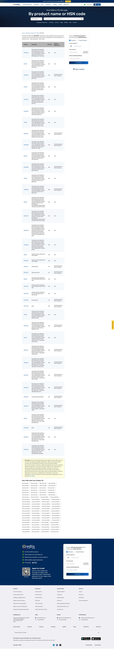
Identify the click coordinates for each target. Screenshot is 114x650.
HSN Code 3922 (25, 494)
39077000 (26, 325)
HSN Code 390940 (26, 520)
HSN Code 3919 (34, 492)
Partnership (81, 597)
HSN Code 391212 (44, 522)
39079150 (26, 396)
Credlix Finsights (60, 597)
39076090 (26, 244)
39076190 (26, 272)
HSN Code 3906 (34, 485)
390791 (25, 337)
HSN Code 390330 (36, 504)
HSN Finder (37, 600)
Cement (57, 22)
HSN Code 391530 (26, 529)
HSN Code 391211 (35, 522)
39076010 (26, 215)
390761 (25, 254)
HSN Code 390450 (26, 508)
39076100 (26, 260)
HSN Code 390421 (26, 506)
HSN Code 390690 (26, 515)
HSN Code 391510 (45, 527)
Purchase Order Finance (18, 594)
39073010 (26, 133)
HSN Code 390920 (26, 517)
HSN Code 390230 (26, 501)
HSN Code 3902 (34, 483)
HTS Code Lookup (39, 603)
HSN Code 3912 (42, 488)
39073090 (26, 144)
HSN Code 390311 (45, 501)
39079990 (26, 52)
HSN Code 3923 (34, 494)
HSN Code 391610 (45, 529)
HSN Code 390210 (45, 499)
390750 (25, 178)
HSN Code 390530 (26, 513)
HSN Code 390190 (36, 499)
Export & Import (83, 40)
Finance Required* (73, 43)
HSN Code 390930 (36, 517)
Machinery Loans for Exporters (19, 603)
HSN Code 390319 (55, 501)
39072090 (26, 111)
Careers (80, 591)
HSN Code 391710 (35, 531)
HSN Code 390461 (36, 508)
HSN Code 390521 (45, 511)
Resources (81, 594)
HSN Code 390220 (55, 499)
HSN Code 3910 (25, 488)
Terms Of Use (98, 645)
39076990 (26, 306)
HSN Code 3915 (34, 490)
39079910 (26, 437)
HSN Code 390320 (26, 504)
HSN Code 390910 (56, 515)
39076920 (26, 293)
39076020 (26, 230)
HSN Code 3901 (25, 483)
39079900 (26, 427)
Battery (66, 22)
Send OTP (85, 52)
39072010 (26, 99)
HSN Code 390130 (54, 497)
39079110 (26, 350)
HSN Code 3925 (51, 494)
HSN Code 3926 (25, 497)
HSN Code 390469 (46, 508)
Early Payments (38, 591)
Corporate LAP (60, 609)
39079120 (26, 362)
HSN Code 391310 (55, 524)
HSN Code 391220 (54, 522)
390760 (25, 202)
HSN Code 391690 (26, 531)
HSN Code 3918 (25, 492)
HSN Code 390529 (55, 511)
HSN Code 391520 (55, 527)
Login (98, 4)
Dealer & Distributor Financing (63, 603)
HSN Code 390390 (46, 504)
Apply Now (68, 1)
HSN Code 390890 (46, 515)
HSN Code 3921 (51, 492)
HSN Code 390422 (36, 506)
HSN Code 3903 (43, 483)
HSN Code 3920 (42, 492)
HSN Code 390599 (45, 513)
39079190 (26, 406)
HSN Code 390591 (36, 513)
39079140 (26, 387)
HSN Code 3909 (52, 485)
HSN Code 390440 (56, 506)
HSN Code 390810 (36, 515)
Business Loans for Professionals (20, 606)
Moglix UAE (98, 626)
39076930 (26, 300)
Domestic (73, 40)
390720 (25, 87)
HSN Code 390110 (34, 497)
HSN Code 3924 (43, 494)
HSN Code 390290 (36, 501)
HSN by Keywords (39, 606)
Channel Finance (38, 597)
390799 (25, 418)
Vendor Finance (38, 594)
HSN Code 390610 (55, 513)
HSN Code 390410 (56, 504)
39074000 (26, 167)
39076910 (26, 286)
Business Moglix (16, 626)
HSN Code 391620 (55, 529)
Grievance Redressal (83, 600)
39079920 (26, 449)
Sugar (61, 22)
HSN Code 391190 (25, 522)
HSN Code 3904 (51, 483)
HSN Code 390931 (46, 517)
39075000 (26, 189)
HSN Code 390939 (55, 517)
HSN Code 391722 (54, 531)
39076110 (26, 266)
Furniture (51, 22)
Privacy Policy (89, 645)
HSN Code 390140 (26, 499)
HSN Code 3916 (42, 490)
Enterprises (38, 588)
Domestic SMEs (60, 588)
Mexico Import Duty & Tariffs (41, 609)
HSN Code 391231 (25, 524)
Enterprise (41, 626)
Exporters (15, 588)
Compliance (59, 594)
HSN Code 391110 (55, 520)
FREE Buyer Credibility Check (19, 597)
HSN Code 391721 (45, 531)
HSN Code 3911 (34, 488)
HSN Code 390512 (26, 511)
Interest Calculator (61, 591)
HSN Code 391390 (26, 527)
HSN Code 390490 (56, 508)
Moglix (74, 626)
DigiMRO (64, 626)
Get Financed (78, 62)
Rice (70, 22)
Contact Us (59, 600)
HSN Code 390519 (35, 511)
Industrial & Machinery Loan (63, 606)
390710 (25, 63)
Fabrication (29, 626)
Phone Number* (72, 49)
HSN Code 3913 (51, 488)
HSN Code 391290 (45, 524)
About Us (81, 588)
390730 (25, 122)
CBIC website (31, 476)
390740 (25, 156)
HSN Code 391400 (36, 527)
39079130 (26, 375)
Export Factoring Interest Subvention (21, 609)
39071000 (26, 75)
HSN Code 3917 (51, 490)
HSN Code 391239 (35, 524)
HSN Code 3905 (25, 485)
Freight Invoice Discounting (19, 600)
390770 (25, 314)
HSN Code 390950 (36, 520)
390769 (25, 279)
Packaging (53, 626)
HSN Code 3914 (25, 490)
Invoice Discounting (17, 591)
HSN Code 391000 (46, 520)
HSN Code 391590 (35, 529)
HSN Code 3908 (43, 485)
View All (75, 22)
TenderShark (86, 626)
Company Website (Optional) (75, 55)
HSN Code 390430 (46, 506)
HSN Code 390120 (44, 497)
